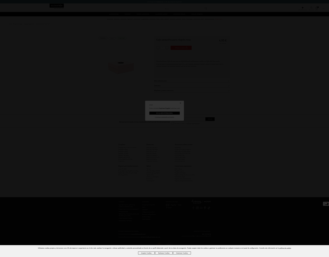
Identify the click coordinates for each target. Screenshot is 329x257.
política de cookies (285, 248)
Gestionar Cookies (182, 253)
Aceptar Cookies (146, 253)
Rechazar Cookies (164, 253)
